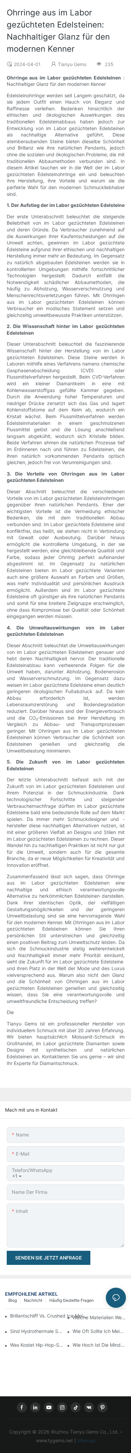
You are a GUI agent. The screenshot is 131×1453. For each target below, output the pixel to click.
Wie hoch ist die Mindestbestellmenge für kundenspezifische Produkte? (99, 1345)
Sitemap (85, 1440)
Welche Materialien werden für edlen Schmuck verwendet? (99, 1317)
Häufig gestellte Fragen (71, 1300)
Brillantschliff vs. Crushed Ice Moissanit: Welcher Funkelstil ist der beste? (48, 1316)
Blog (12, 1300)
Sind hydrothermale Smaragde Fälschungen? (36, 1331)
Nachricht (33, 1300)
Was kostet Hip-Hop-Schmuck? (36, 1345)
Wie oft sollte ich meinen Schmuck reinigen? (99, 1331)
